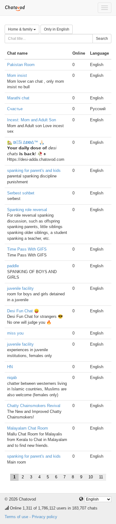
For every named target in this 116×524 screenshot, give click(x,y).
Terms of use (16, 516)
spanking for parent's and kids (34, 170)
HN (10, 366)
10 (90, 477)
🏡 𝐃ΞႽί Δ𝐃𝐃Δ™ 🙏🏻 (25, 142)
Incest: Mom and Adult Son (31, 120)
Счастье (15, 108)
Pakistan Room (21, 64)
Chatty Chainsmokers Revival (33, 405)
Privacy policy (44, 516)
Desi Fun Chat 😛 (23, 311)
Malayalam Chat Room (27, 428)
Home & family (20, 29)
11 (101, 477)
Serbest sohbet (20, 193)
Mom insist (17, 75)
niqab (12, 377)
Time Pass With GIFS (27, 249)
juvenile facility (20, 288)
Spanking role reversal (27, 209)
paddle (13, 266)
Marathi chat (18, 98)
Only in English (56, 29)
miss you (15, 333)
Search (102, 38)
